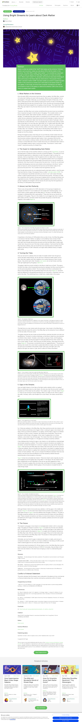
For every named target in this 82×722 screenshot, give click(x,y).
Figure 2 (54, 270)
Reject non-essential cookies (65, 717)
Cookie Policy (12, 719)
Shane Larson (21, 623)
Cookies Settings (65, 714)
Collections (49, 5)
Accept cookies (65, 720)
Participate (57, 5)
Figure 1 (32, 199)
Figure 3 (24, 343)
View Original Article (41, 652)
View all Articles (41, 707)
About (72, 5)
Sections (65, 5)
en (79, 5)
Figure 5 (20, 458)
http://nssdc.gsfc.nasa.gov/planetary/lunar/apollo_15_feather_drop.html (36, 609)
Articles (41, 5)
